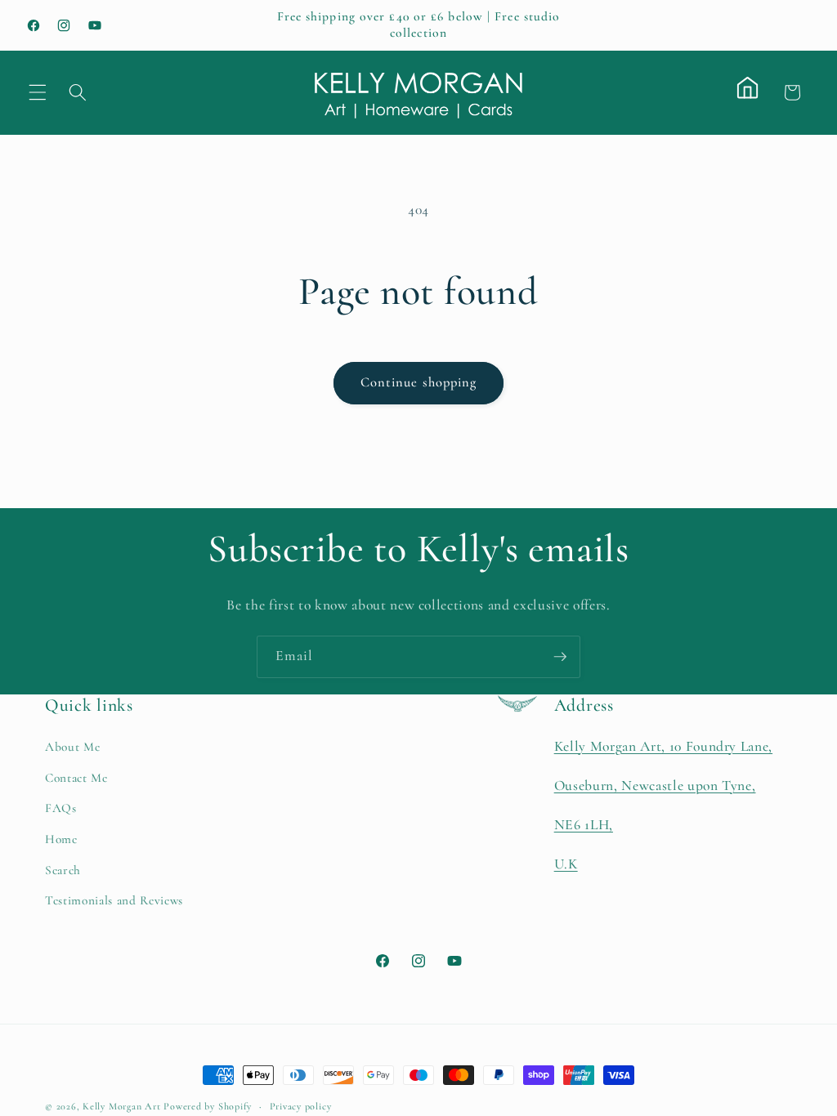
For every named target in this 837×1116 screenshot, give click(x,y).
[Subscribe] (560, 657)
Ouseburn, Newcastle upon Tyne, (655, 785)
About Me (72, 746)
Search (63, 870)
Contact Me (76, 777)
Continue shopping (418, 382)
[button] (37, 92)
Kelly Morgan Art (121, 1106)
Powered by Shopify (207, 1106)
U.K (566, 864)
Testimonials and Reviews (114, 900)
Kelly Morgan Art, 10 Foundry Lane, (663, 746)
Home (61, 839)
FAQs (61, 808)
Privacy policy (301, 1106)
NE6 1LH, (583, 824)
